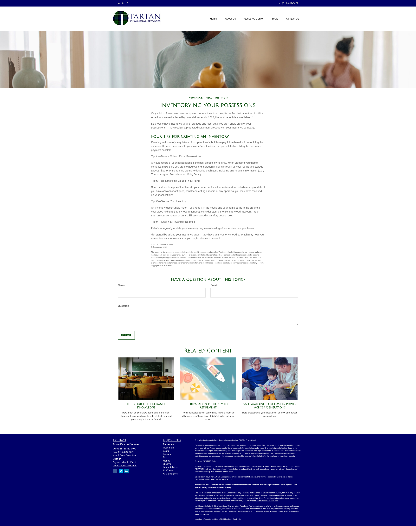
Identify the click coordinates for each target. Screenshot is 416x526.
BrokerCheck (251, 440)
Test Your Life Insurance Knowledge (146, 405)
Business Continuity (233, 519)
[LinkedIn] (123, 3)
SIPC (203, 469)
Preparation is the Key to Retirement (208, 405)
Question (123, 306)
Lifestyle (167, 463)
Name (121, 285)
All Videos (168, 470)
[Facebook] (127, 3)
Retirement (168, 444)
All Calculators (170, 473)
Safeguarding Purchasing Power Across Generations (269, 405)
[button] (230, 18)
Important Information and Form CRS (209, 519)
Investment (168, 447)
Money (166, 460)
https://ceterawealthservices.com (265, 500)
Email (213, 285)
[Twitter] (119, 3)
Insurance (168, 454)
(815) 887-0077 (290, 3)
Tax (165, 457)
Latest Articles (170, 467)
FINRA (197, 469)
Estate (166, 450)
